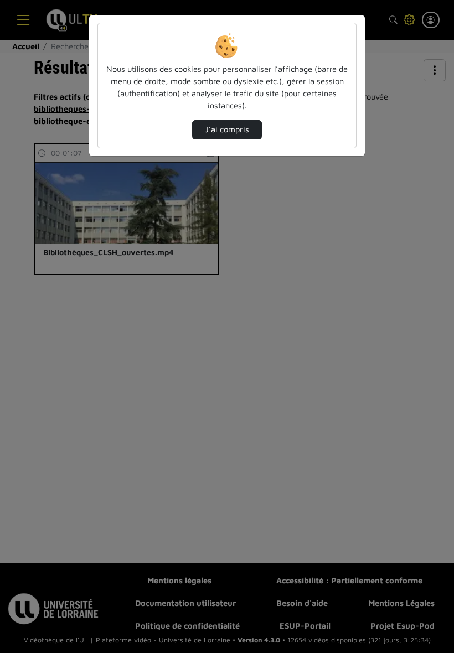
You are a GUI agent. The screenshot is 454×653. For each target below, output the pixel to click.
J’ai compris (227, 129)
